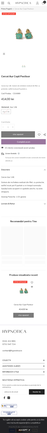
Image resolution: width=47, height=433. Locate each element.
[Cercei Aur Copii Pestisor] (23, 291)
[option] (23, 34)
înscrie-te (37, 392)
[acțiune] (44, 135)
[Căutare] (9, 3)
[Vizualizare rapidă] (32, 287)
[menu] (2, 3)
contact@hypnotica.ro (12, 350)
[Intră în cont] (37, 3)
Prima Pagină (6, 9)
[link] (12, 257)
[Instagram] (9, 398)
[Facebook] (4, 398)
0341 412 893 (8, 341)
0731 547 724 (8, 344)
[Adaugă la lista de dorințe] (39, 135)
